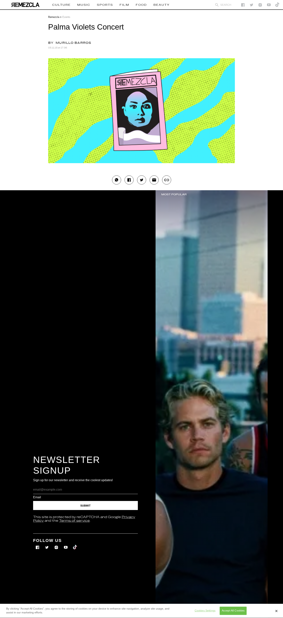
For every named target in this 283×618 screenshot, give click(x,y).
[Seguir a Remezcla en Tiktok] (277, 5)
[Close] (276, 611)
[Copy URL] (166, 179)
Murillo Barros (73, 43)
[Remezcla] (25, 4)
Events (66, 17)
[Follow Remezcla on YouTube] (269, 5)
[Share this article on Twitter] (141, 179)
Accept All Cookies (233, 610)
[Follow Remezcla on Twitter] (47, 544)
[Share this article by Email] (154, 179)
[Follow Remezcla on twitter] (251, 5)
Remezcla (53, 17)
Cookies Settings (205, 610)
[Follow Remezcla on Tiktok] (75, 544)
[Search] (217, 5)
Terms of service (74, 521)
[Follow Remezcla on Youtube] (66, 544)
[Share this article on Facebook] (129, 179)
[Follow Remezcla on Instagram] (260, 5)
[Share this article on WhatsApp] (116, 179)
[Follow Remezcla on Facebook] (243, 5)
